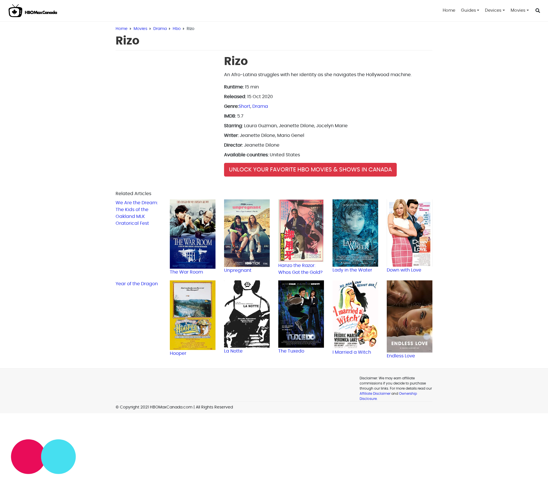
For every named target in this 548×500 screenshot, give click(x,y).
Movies (518, 10)
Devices (493, 10)
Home (449, 10)
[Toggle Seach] (538, 10)
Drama (260, 106)
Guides (468, 10)
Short (244, 106)
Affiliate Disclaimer (375, 393)
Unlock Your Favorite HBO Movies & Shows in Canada (310, 170)
